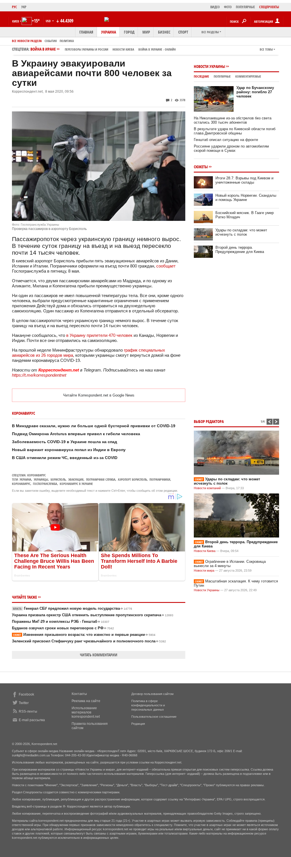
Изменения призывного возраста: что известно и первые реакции (84, 634)
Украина (108, 32)
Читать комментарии (98, 654)
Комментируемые (248, 76)
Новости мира (204, 570)
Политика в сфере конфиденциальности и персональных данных (148, 705)
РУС (14, 7)
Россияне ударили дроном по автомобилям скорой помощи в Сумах (231, 148)
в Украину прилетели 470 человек (99, 335)
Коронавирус (36, 475)
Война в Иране (103, 49)
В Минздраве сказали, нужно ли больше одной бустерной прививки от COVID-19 (93, 426)
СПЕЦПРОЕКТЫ (269, 7)
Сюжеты (201, 166)
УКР (23, 7)
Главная (86, 32)
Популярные (222, 76)
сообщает (166, 265)
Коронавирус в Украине (76, 484)
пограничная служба (100, 479)
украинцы (41, 479)
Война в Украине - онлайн (157, 49)
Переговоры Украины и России (86, 49)
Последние (201, 76)
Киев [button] (15, 21)
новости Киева (123, 49)
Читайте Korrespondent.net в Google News (98, 395)
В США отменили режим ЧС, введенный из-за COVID (64, 457)
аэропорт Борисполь (132, 479)
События (51, 41)
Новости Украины (209, 66)
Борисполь (58, 479)
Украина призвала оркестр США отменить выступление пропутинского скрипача (92, 615)
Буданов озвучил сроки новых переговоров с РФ (63, 628)
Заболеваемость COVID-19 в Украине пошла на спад (64, 441)
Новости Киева (204, 551)
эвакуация (76, 479)
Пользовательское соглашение (153, 716)
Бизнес (164, 32)
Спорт (183, 32)
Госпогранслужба (45, 484)
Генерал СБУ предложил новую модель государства (72, 608)
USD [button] (48, 21)
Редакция (138, 723)
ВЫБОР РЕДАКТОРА (209, 421)
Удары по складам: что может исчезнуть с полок (241, 232)
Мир (146, 32)
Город (129, 32)
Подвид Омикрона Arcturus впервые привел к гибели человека (76, 433)
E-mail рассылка (32, 720)
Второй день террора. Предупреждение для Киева (239, 249)
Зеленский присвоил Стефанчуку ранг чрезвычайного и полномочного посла (89, 641)
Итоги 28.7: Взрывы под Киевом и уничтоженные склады (244, 180)
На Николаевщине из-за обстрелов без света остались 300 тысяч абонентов (232, 120)
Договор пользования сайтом (152, 694)
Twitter (24, 703)
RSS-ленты (28, 711)
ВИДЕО (215, 7)
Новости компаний (207, 488)
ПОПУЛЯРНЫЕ (245, 7)
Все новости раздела (27, 41)
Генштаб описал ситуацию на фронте (226, 140)
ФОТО (228, 7)
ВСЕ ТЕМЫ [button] (266, 49)
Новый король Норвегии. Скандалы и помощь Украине (245, 197)
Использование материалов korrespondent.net (86, 712)
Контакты (79, 694)
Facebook (26, 694)
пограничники (159, 479)
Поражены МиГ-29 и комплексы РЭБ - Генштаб (60, 621)
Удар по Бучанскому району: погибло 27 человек (255, 92)
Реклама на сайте (86, 701)
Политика (67, 41)
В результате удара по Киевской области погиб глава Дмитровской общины (234, 131)
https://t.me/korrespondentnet (39, 375)
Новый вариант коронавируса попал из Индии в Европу (69, 449)
